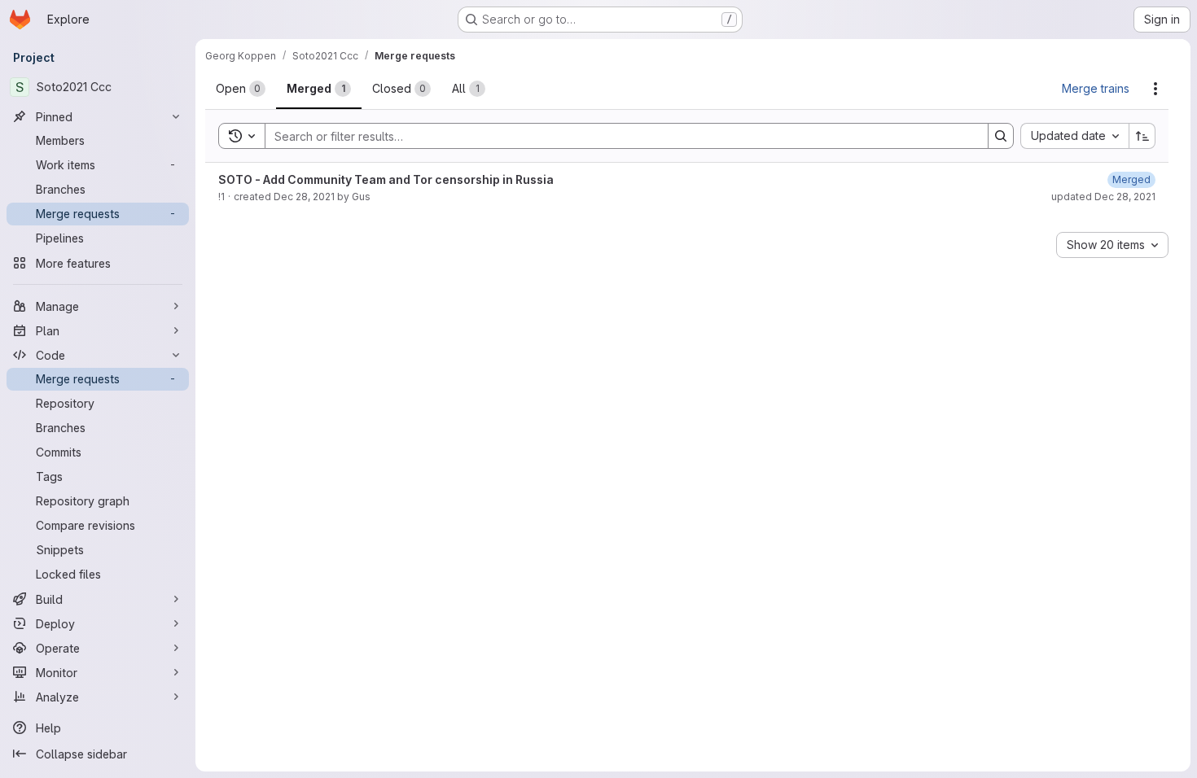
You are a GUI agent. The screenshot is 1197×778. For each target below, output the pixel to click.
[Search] (1001, 136)
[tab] (240, 88)
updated (1103, 196)
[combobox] (1074, 136)
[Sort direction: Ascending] (1142, 136)
